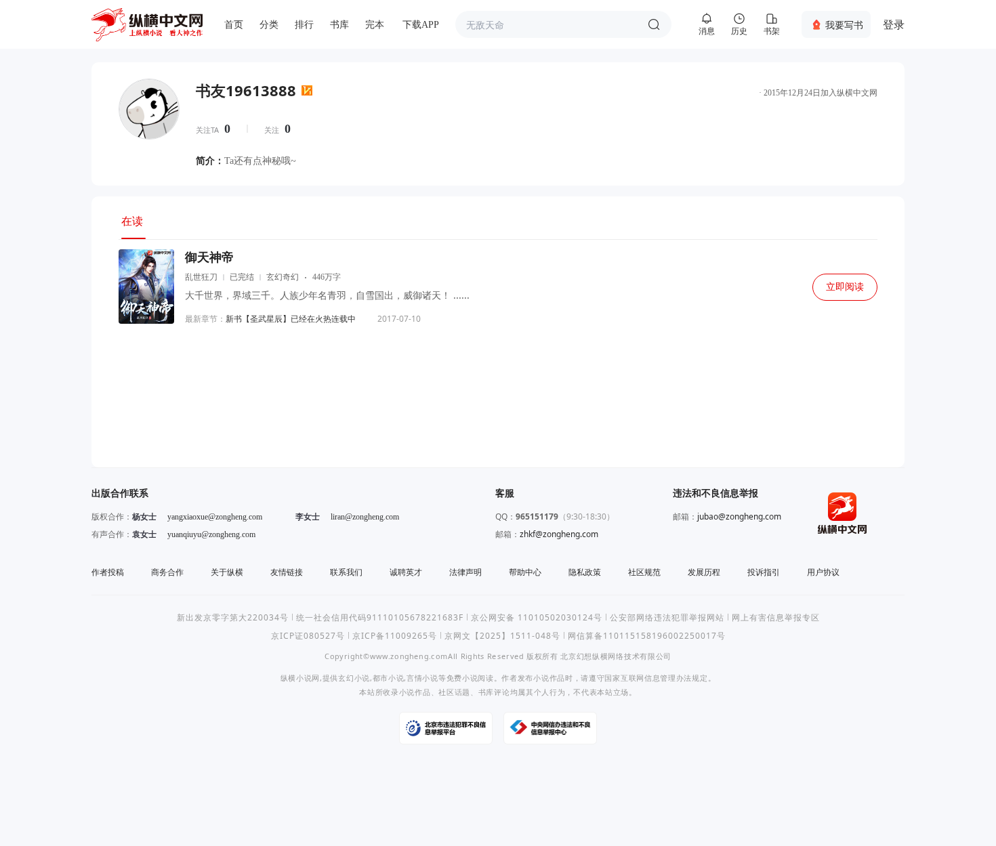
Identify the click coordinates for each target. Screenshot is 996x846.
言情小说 (422, 678)
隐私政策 (584, 572)
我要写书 (844, 24)
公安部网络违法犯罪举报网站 (667, 617)
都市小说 (388, 678)
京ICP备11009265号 (394, 635)
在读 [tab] (132, 220)
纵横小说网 (300, 678)
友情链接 (286, 572)
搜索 (654, 24)
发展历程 (704, 572)
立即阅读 (845, 287)
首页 (233, 25)
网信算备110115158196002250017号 (647, 635)
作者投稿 (107, 572)
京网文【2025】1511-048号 (502, 635)
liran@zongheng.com (365, 517)
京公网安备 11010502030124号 (536, 617)
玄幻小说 (354, 678)
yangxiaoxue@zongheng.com (214, 517)
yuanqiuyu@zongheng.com (211, 534)
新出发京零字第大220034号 (233, 617)
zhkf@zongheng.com (559, 534)
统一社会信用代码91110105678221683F (379, 617)
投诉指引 (763, 572)
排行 (304, 25)
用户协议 (823, 572)
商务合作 (167, 572)
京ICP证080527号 (308, 635)
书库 (339, 25)
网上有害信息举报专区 (776, 617)
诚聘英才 (406, 572)
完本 (374, 25)
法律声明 (465, 572)
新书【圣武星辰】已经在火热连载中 (291, 318)
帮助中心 (525, 572)
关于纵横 (227, 572)
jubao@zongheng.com (739, 516)
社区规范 (644, 572)
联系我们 (346, 572)
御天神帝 (209, 257)
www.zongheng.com (409, 656)
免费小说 (462, 678)
